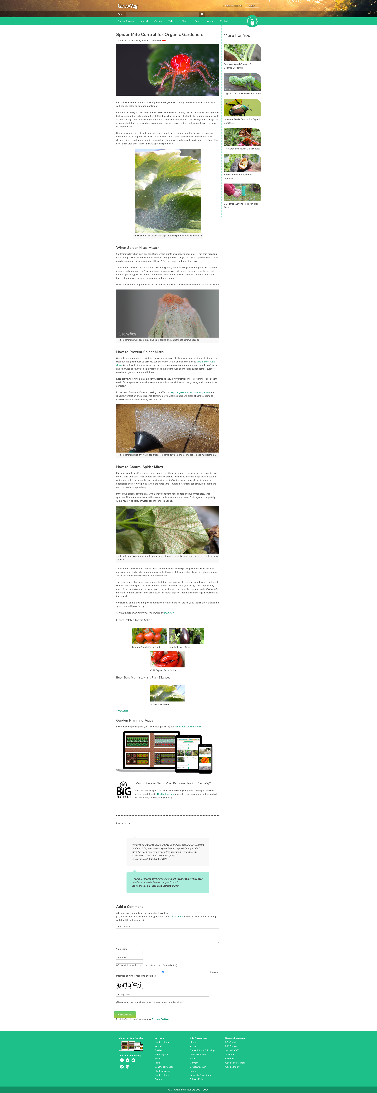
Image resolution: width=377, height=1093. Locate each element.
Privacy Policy (197, 1079)
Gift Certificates (198, 1054)
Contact (224, 21)
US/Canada (231, 1042)
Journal (144, 21)
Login (252, 5)
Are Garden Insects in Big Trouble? (242, 148)
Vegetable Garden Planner (188, 726)
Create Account (198, 1067)
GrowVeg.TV (161, 1054)
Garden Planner (126, 21)
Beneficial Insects (164, 1067)
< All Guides (122, 710)
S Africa (229, 1054)
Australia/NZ (232, 1050)
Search (121, 14)
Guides (158, 21)
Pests (198, 21)
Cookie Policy (232, 1067)
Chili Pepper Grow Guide (163, 670)
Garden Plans (162, 1075)
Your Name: (122, 949)
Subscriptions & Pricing (202, 1050)
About (210, 21)
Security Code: (123, 994)
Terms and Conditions (160, 1019)
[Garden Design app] (170, 776)
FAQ (192, 1058)
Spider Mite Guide (159, 704)
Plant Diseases (162, 1071)
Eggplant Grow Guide (180, 647)
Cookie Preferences (235, 1062)
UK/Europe (231, 1046)
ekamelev (168, 612)
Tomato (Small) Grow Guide (146, 647)
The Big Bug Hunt (166, 794)
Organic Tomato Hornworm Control (242, 93)
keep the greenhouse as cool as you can (190, 392)
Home (193, 1042)
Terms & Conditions (200, 1075)
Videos (171, 21)
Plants (185, 21)
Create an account (232, 5)
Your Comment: (124, 926)
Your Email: (122, 957)
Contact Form (176, 916)
